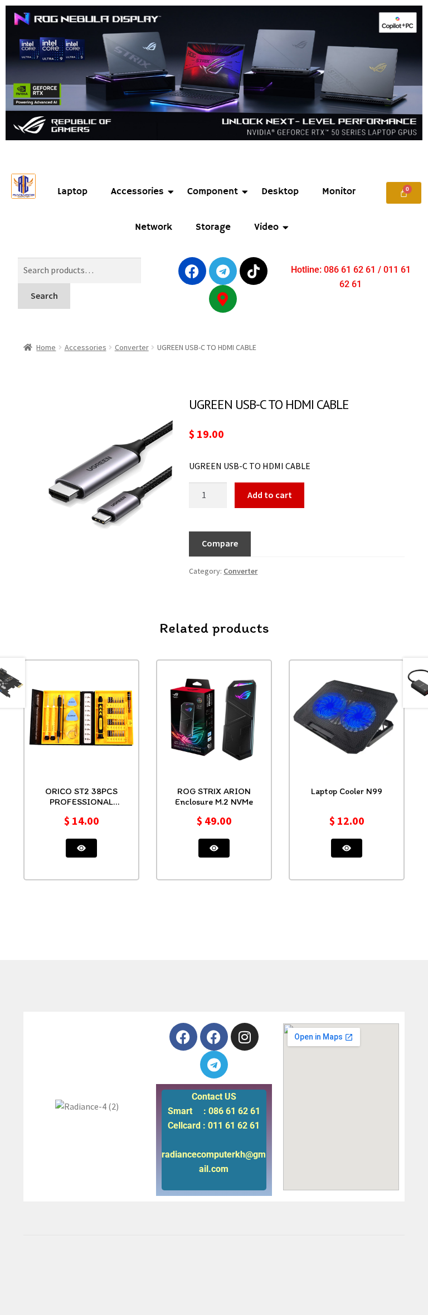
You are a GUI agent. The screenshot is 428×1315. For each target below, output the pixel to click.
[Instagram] (245, 1037)
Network (153, 227)
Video (266, 227)
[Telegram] (223, 271)
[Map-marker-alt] (223, 299)
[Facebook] (192, 271)
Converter (132, 347)
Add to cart (269, 494)
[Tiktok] (254, 271)
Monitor (339, 192)
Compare (220, 543)
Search (44, 295)
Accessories (137, 192)
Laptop (72, 192)
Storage (213, 227)
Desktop (280, 192)
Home (46, 347)
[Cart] (404, 192)
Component (212, 192)
